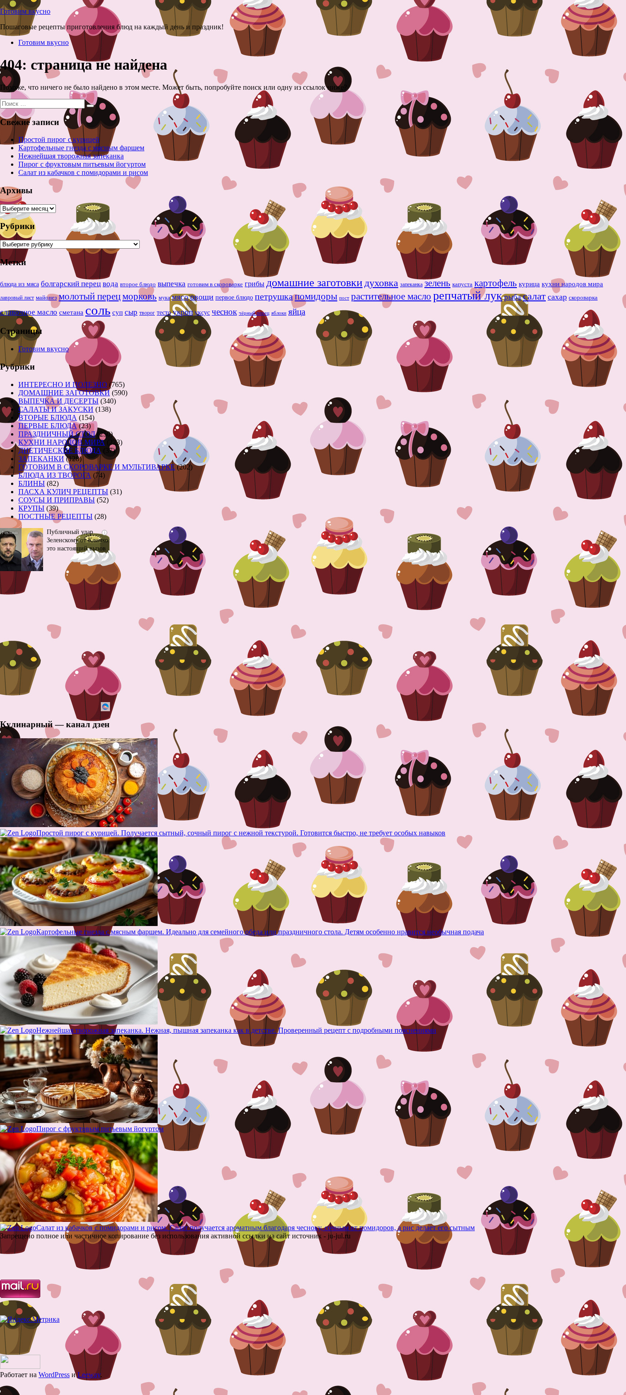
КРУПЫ (31, 508)
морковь (139, 296)
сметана (71, 312)
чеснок (224, 311)
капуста (462, 284)
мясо (180, 297)
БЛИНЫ (31, 483)
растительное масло (391, 296)
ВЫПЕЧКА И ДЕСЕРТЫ (58, 401)
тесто (164, 312)
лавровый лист (17, 298)
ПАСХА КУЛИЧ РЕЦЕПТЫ (63, 492)
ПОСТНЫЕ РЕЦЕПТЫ (55, 516)
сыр (131, 312)
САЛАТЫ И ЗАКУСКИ (55, 409)
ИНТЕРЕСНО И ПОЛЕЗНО (62, 384)
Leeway (88, 1375)
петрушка (274, 296)
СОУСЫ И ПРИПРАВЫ (56, 500)
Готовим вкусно (25, 11)
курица (529, 284)
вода (110, 283)
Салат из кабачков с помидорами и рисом (83, 172)
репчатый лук (467, 295)
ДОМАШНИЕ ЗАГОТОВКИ (64, 393)
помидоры (316, 296)
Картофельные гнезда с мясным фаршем (81, 148)
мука (164, 297)
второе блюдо (138, 284)
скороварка (583, 297)
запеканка (411, 284)
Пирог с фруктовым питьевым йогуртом (82, 164)
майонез (46, 297)
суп (117, 312)
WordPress (54, 1375)
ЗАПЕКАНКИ (41, 459)
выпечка (172, 283)
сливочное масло (28, 312)
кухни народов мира (572, 284)
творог (147, 313)
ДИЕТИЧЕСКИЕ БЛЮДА (59, 450)
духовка (381, 283)
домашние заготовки (314, 282)
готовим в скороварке (215, 284)
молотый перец (90, 296)
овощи (202, 296)
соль (97, 310)
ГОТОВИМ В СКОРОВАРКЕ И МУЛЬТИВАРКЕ (96, 467)
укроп (183, 312)
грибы (254, 283)
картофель (495, 283)
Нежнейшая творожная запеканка (71, 156)
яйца (296, 311)
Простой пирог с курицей (58, 139)
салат (534, 296)
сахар (557, 296)
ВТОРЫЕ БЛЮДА (47, 417)
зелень (437, 283)
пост (344, 297)
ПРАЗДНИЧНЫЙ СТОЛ (56, 434)
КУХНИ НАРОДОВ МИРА (61, 442)
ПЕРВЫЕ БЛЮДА (47, 426)
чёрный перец (254, 313)
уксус (202, 312)
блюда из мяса (19, 284)
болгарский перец (71, 283)
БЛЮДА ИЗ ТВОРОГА (54, 475)
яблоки (278, 313)
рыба (512, 297)
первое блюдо (234, 297)
